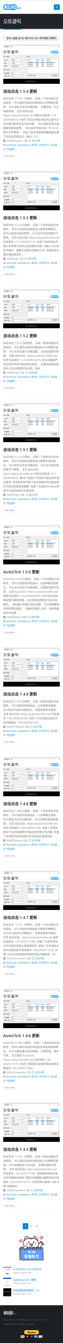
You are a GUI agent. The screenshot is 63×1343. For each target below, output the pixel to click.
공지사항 (36, 140)
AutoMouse (24, 144)
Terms (21, 1323)
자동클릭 (11, 149)
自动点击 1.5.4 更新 (20, 91)
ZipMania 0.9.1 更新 (24, 1280)
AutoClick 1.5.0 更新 (21, 571)
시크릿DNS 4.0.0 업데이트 (27, 1269)
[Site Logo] (12, 7)
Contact (29, 1323)
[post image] (31, 64)
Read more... (10, 156)
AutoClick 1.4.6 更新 (21, 1035)
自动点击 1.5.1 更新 (20, 449)
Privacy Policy (9, 1323)
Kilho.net (24, 1319)
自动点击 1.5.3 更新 (20, 217)
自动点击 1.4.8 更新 (20, 803)
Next (37, 1226)
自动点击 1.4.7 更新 (20, 917)
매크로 (34, 144)
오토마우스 (44, 144)
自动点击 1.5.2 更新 (20, 335)
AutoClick (11, 144)
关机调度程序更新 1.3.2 (26, 1290)
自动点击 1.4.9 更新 (20, 694)
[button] (57, 7)
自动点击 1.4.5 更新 (20, 1149)
